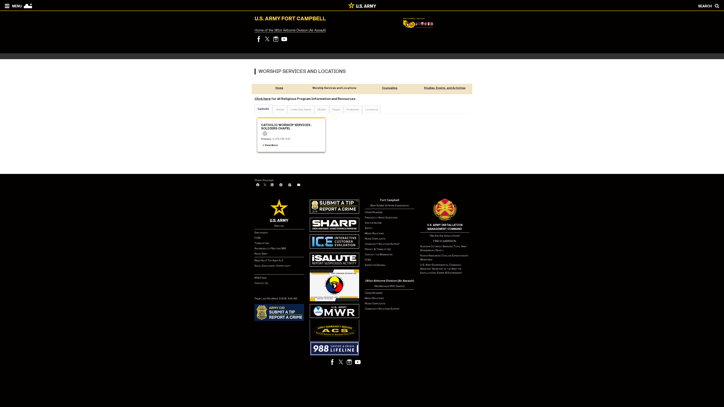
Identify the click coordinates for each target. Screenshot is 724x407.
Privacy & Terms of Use (378, 249)
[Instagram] (276, 39)
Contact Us (261, 283)
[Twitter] (267, 39)
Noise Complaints (375, 238)
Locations (371, 109)
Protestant (353, 109)
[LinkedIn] (272, 185)
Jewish (280, 109)
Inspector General (375, 265)
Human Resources (430, 255)
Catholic (263, 109)
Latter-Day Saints (301, 109)
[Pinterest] (281, 185)
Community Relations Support (382, 244)
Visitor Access (373, 222)
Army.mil (279, 225)
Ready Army (261, 253)
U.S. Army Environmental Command (440, 264)
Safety (369, 228)
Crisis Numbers (373, 212)
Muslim (322, 109)
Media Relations (374, 233)
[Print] (290, 185)
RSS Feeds (260, 277)
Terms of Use (262, 243)
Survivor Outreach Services (436, 246)
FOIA (258, 237)
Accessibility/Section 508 (270, 248)
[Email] (298, 185)
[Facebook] (259, 39)
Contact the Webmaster (378, 254)
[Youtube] (284, 39)
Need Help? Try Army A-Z (269, 260)
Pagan (336, 109)
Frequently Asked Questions (381, 217)
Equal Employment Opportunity (273, 265)
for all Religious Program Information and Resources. (305, 99)
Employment (261, 232)
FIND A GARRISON (444, 241)
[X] (264, 185)
